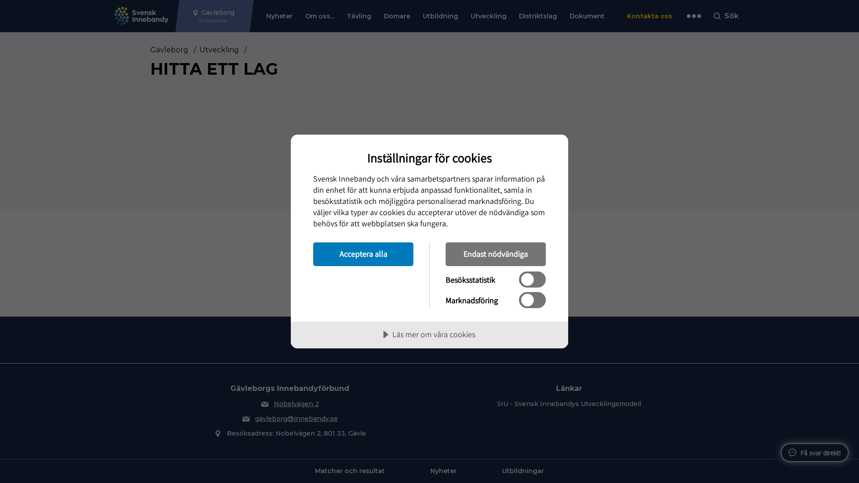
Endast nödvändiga (496, 254)
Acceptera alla (363, 254)
